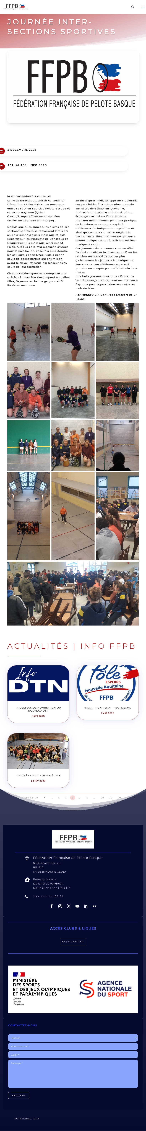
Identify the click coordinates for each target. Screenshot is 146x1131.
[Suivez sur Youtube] (77, 906)
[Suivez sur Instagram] (60, 906)
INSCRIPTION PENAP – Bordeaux (107, 707)
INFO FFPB (38, 165)
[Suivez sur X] (68, 906)
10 (87, 797)
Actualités (17, 165)
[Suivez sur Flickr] (94, 906)
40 (119, 797)
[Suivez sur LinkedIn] (85, 906)
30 (110, 797)
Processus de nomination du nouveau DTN (38, 709)
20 (102, 797)
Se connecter (73, 941)
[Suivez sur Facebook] (51, 906)
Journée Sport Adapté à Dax (38, 775)
